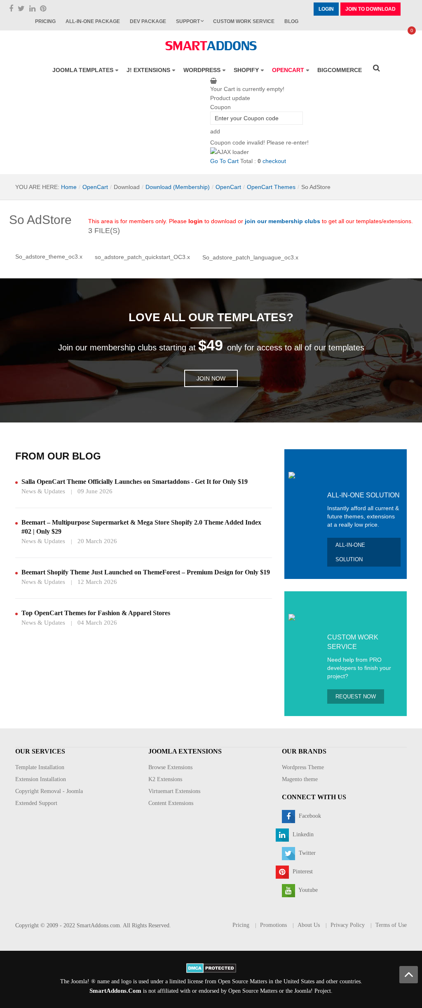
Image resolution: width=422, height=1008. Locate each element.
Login (326, 9)
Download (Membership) (177, 187)
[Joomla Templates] (211, 45)
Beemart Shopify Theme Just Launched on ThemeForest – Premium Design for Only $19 (145, 572)
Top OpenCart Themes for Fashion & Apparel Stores (95, 612)
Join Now (211, 378)
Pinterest (302, 871)
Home (69, 187)
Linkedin (302, 834)
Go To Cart (224, 161)
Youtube (307, 890)
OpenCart (95, 187)
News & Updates (43, 491)
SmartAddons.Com (115, 990)
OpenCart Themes (271, 187)
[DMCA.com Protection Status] (211, 967)
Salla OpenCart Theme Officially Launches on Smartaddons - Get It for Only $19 (134, 481)
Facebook (309, 816)
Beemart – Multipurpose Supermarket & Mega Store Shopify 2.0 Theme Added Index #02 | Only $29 (141, 527)
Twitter (306, 853)
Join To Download (370, 9)
